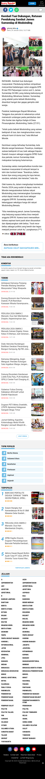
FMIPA (3, 635)
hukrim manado (28, 642)
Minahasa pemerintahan (32, 671)
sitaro (4, 725)
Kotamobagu (27, 651)
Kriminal (5, 655)
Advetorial (5, 593)
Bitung (4, 612)
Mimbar (25, 664)
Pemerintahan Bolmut (31, 697)
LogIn (32, 3)
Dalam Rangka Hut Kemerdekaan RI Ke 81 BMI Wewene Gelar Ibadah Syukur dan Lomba (17, 511)
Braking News (28, 622)
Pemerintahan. (7, 700)
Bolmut (25, 615)
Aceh (24, 580)
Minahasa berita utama (32, 668)
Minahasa (5, 668)
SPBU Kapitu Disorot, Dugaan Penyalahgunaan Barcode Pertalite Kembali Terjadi (16, 541)
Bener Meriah (28, 602)
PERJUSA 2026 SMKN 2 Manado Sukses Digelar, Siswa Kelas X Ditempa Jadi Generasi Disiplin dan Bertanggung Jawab (14, 331)
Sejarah (10, 481)
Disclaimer (14, 758)
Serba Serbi (27, 722)
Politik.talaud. (7, 712)
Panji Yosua (6, 687)
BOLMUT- (4, 619)
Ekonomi (4, 632)
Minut (25, 677)
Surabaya (26, 732)
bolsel (25, 619)
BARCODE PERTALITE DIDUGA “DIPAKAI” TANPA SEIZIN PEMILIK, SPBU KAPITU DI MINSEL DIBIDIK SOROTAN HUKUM (17, 495)
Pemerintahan (7, 697)
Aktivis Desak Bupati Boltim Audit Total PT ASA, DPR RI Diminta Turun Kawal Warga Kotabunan (17, 556)
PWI (2, 715)
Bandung (26, 599)
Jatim (3, 648)
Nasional (26, 681)
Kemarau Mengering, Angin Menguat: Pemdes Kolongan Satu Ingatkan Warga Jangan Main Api (14, 362)
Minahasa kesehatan (9, 671)
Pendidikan (27, 706)
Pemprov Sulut (7, 706)
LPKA (3, 658)
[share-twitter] (11, 10)
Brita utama (6, 628)
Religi (24, 715)
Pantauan (11, 470)
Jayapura (26, 648)
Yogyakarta (6, 742)
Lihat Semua (22, 436)
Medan (4, 664)
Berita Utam (27, 606)
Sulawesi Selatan (29, 725)
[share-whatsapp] (16, 10)
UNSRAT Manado (28, 738)
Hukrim (25, 638)
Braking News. (7, 625)
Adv (2, 586)
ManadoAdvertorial (30, 661)
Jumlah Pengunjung (27, 758)
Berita (3, 606)
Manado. (4, 661)
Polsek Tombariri (29, 712)
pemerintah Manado (30, 694)
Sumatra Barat (7, 732)
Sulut (24, 728)
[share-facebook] (5, 10)
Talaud (4, 735)
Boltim (4, 622)
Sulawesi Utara (13, 459)
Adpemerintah (7, 583)
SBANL (25, 719)
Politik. (25, 709)
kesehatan (11, 464)
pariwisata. (27, 691)
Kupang (25, 655)
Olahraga (5, 684)
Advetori (5, 589)
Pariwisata (5, 691)
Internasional (7, 645)
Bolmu (3, 615)
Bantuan (4, 602)
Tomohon (26, 735)
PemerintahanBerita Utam (31, 701)
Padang (25, 684)
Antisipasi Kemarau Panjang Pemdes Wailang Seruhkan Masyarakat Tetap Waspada (13, 286)
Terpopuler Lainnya (22, 568)
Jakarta (25, 645)
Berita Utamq (27, 609)
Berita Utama (12, 453)
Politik (4, 709)
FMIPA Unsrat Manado (10, 638)
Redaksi (6, 755)
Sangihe (4, 719)
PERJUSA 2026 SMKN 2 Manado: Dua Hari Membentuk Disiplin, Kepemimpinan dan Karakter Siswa (14, 316)
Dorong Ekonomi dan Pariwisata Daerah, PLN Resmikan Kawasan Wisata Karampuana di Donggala (15, 301)
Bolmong (26, 612)
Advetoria (26, 589)
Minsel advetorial (9, 677)
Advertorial (27, 586)
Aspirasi (10, 475)
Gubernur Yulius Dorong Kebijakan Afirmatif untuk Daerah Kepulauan (12, 392)
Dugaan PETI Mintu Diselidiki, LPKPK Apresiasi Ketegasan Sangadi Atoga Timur (14, 407)
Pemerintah (6, 694)
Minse (3, 674)
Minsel (25, 674)
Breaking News (28, 625)
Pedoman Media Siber (28, 755)
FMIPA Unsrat (28, 635)
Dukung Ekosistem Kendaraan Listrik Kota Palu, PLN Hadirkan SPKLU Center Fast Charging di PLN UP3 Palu (15, 377)
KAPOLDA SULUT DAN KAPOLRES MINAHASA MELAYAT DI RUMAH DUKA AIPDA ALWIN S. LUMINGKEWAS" (22, 248)
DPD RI (24, 628)
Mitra (3, 681)
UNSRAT (4, 738)
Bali (24, 596)
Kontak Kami (14, 755)
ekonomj (26, 632)
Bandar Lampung (8, 599)
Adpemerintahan (29, 583)
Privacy (39, 755)
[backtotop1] (43, 763)
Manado (25, 658)
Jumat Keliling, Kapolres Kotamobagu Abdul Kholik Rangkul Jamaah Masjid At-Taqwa (13, 422)
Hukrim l (4, 642)
